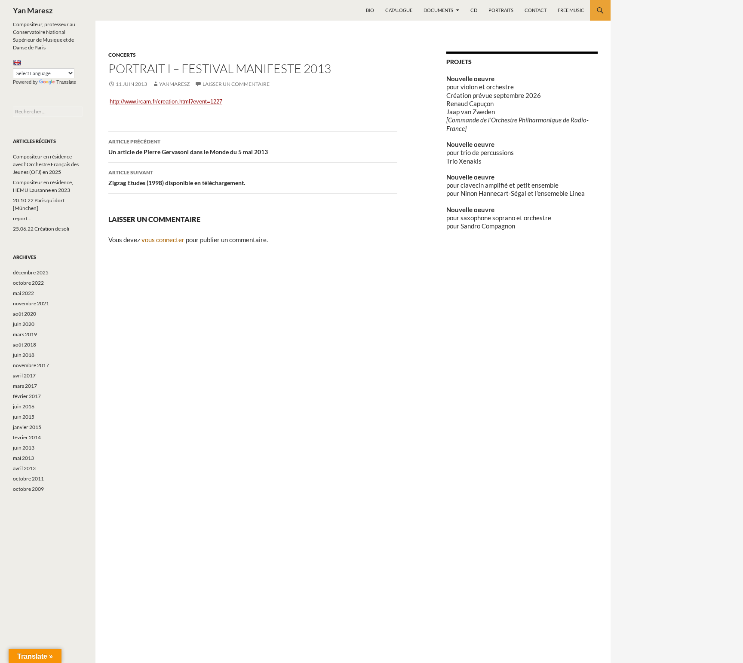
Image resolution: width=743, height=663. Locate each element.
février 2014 (27, 437)
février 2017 (27, 396)
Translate (66, 82)
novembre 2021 (31, 303)
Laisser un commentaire (236, 84)
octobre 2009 (28, 489)
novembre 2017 (31, 365)
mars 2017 (25, 386)
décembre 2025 (31, 272)
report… (22, 218)
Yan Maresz (32, 10)
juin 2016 (23, 406)
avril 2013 (24, 468)
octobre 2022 (28, 283)
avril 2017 (24, 375)
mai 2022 (23, 293)
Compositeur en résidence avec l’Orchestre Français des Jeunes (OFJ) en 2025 (46, 164)
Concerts (122, 55)
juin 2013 (23, 447)
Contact (536, 10)
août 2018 (24, 344)
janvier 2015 (27, 427)
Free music (571, 10)
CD (473, 10)
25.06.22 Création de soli (41, 228)
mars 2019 (25, 334)
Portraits (500, 10)
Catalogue (398, 10)
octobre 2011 (28, 478)
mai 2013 (23, 458)
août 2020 (24, 313)
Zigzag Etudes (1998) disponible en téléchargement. (176, 177)
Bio (370, 10)
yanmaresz (174, 84)
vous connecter (162, 239)
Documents (438, 10)
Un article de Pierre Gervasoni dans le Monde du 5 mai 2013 (188, 146)
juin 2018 (23, 355)
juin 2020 (23, 324)
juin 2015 (23, 417)
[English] (17, 62)
